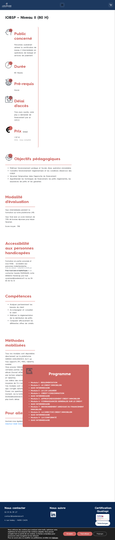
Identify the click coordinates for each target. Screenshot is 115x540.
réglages (55, 538)
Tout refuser (84, 534)
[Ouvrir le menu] (62, 4)
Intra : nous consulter (22, 140)
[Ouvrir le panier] (110, 4)
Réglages (100, 534)
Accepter (69, 534)
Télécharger (102, 523)
